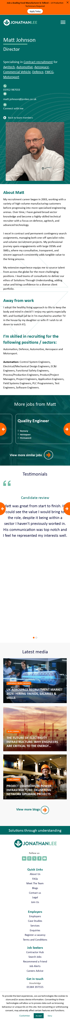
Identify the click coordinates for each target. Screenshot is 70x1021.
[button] (19, 117)
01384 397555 (35, 987)
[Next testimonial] (66, 508)
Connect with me (13, 108)
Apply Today (35, 11)
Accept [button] (39, 1015)
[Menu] (64, 19)
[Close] (67, 2)
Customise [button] (24, 1015)
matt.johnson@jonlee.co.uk (19, 99)
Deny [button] (50, 1015)
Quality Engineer (19, 421)
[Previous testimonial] (2, 508)
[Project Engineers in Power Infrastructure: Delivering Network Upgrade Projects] (35, 776)
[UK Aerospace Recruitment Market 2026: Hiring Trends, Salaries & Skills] (35, 680)
